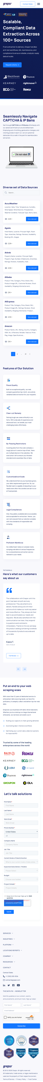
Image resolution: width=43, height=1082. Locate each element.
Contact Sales (28, 4)
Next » (30, 354)
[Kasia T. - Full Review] (21, 623)
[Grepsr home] (7, 4)
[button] (18, 669)
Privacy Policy (21, 1079)
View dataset (32, 219)
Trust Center (32, 1079)
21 (25, 354)
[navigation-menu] (38, 4)
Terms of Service (8, 1079)
